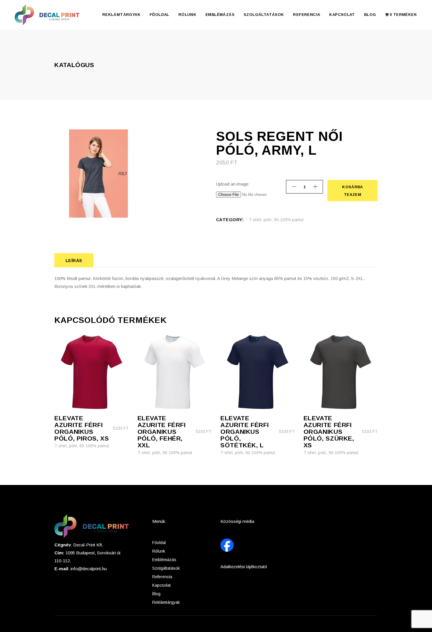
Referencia (162, 576)
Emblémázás (164, 559)
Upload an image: (233, 183)
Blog (156, 593)
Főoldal (159, 542)
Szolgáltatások (166, 568)
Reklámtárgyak (166, 602)
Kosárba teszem (352, 191)
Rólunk (158, 551)
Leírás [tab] (74, 260)
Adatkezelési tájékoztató (243, 566)
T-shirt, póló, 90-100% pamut (276, 219)
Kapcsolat (161, 585)
